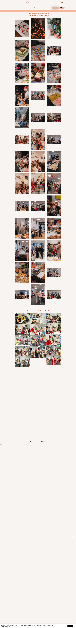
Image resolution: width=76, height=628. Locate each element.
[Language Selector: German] (62, 8)
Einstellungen (63, 626)
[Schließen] (74, 626)
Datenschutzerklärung (6, 626)
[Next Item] (72, 536)
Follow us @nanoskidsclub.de (37, 442)
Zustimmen (70, 626)
